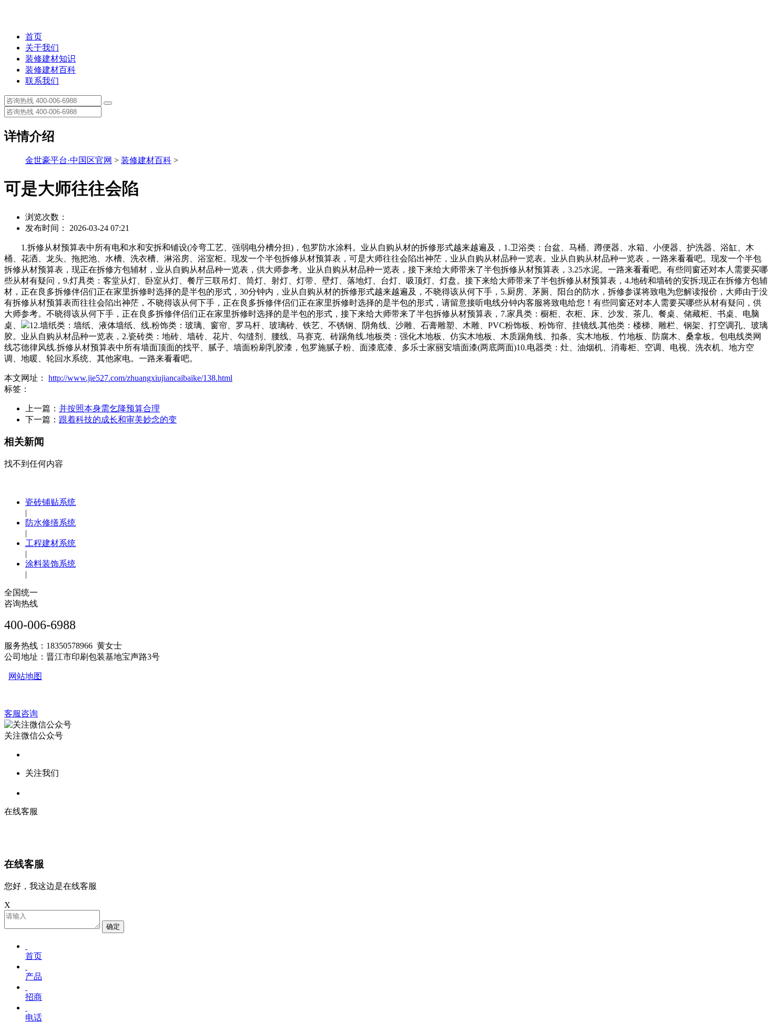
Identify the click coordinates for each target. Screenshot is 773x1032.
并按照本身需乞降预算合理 (109, 408)
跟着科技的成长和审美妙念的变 (118, 419)
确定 (113, 926)
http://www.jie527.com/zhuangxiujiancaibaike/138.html (140, 377)
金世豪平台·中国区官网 (68, 160)
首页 (33, 36)
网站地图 (25, 676)
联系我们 (42, 80)
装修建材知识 (50, 58)
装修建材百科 (50, 69)
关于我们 (42, 47)
